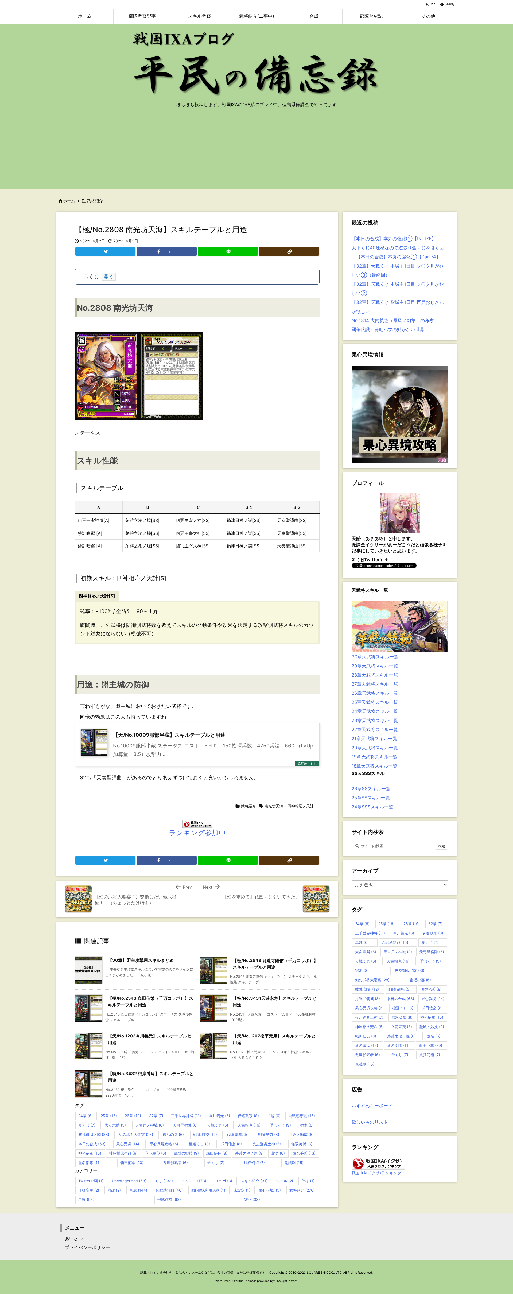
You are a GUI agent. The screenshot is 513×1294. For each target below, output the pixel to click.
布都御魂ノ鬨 (93, 1134)
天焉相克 (249, 1125)
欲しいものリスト (370, 1122)
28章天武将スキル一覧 (375, 675)
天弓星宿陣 (185, 1125)
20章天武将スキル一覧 (375, 747)
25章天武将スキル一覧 (375, 702)
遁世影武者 (175, 1162)
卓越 (274, 1115)
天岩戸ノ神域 (149, 1125)
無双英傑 (301, 1144)
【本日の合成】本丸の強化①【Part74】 (396, 256)
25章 (109, 1115)
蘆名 (278, 1153)
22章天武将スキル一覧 (375, 729)
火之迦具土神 (266, 1144)
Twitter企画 (90, 1180)
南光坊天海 (274, 806)
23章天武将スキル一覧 (375, 720)
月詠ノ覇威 (301, 1134)
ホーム (69, 200)
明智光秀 (268, 1134)
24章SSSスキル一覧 (372, 807)
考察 (86, 1199)
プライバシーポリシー (85, 1247)
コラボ (223, 1180)
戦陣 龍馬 (238, 1134)
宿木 (307, 1125)
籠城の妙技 (186, 1153)
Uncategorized (129, 1180)
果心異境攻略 (164, 1144)
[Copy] (289, 251)
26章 (133, 1115)
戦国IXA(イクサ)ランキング (376, 1172)
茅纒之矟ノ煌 (249, 1153)
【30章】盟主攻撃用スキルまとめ (141, 960)
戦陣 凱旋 (205, 1134)
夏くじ (86, 1125)
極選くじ (199, 1144)
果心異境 (127, 1144)
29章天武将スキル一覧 (375, 666)
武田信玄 (231, 1144)
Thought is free (285, 1281)
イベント (193, 1180)
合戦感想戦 (301, 1115)
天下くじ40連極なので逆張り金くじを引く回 (398, 247)
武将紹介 (95, 200)
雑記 (252, 1199)
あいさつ (71, 1238)
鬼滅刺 (294, 1162)
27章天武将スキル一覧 (375, 684)
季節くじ (280, 1125)
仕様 (307, 1180)
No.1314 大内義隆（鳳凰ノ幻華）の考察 (393, 320)
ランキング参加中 (197, 833)
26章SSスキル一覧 (371, 788)
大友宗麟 (115, 1125)
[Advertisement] (256, 151)
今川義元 (219, 1115)
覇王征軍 (131, 1162)
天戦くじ (217, 1125)
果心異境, (270, 1190)
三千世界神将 (186, 1115)
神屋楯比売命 (123, 1153)
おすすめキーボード (372, 1105)
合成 (138, 1190)
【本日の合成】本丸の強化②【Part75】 (394, 238)
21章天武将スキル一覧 (374, 738)
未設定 (242, 1190)
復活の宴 (173, 1134)
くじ (164, 1180)
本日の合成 (92, 1144)
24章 (85, 1115)
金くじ (215, 1162)
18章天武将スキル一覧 (374, 766)
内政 (114, 1190)
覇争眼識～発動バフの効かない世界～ (390, 329)
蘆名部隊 (89, 1162)
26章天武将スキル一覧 (375, 693)
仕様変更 (88, 1190)
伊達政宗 (248, 1115)
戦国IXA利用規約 (208, 1190)
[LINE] (228, 251)
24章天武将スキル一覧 (375, 711)
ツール (284, 1180)
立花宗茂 (155, 1153)
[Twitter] (105, 251)
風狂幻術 (254, 1162)
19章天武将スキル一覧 (375, 756)
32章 (156, 1115)
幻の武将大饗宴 (136, 1134)
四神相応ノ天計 (300, 806)
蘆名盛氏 (304, 1153)
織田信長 (216, 1153)
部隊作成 (169, 1199)
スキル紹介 (254, 1180)
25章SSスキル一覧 (371, 797)
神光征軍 (89, 1153)
